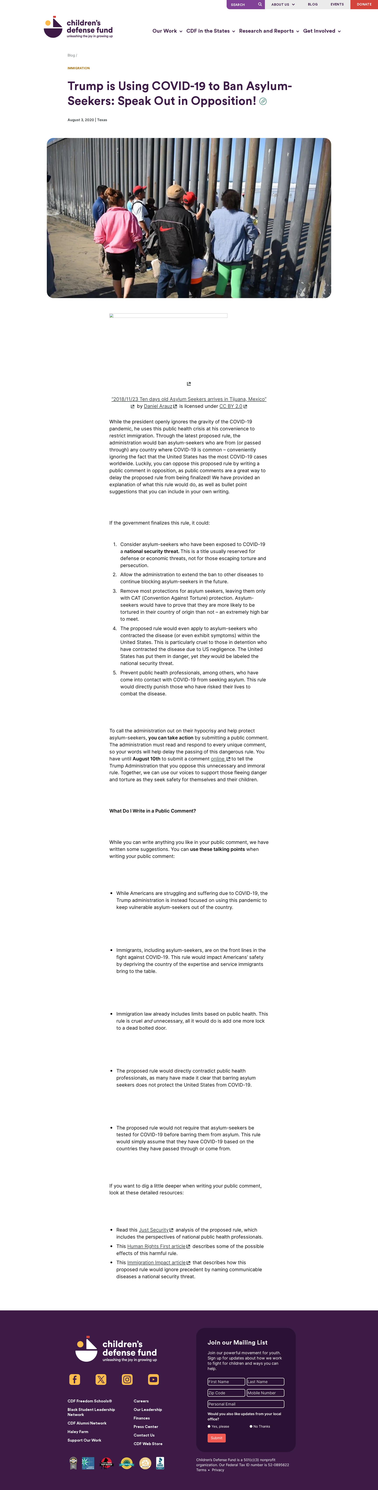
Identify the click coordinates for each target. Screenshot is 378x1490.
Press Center (146, 1427)
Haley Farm (78, 1432)
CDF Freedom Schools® (90, 1401)
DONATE (364, 4)
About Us (280, 4)
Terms (201, 1469)
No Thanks (262, 1426)
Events (337, 4)
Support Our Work (84, 1440)
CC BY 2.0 (230, 406)
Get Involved (320, 31)
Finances (142, 1418)
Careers (141, 1401)
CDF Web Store (148, 1444)
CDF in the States (208, 31)
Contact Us (144, 1435)
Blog (313, 4)
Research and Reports (267, 31)
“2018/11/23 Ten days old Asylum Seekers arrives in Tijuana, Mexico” (189, 399)
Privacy (218, 1469)
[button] (264, 101)
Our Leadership (148, 1410)
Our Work (165, 31)
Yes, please (220, 1426)
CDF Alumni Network (87, 1423)
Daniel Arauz (158, 406)
